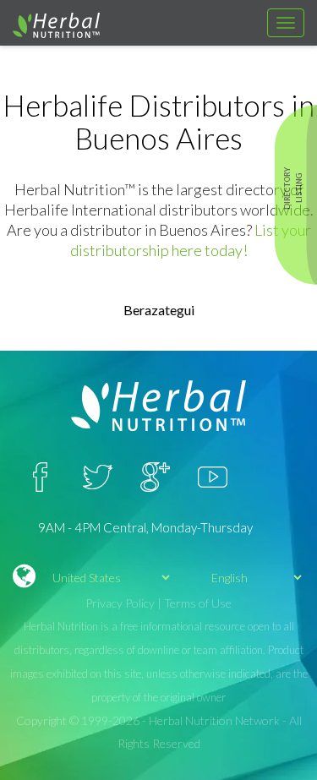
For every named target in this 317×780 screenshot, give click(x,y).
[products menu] (285, 22)
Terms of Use (198, 603)
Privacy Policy (120, 603)
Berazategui (158, 310)
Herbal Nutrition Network (214, 720)
